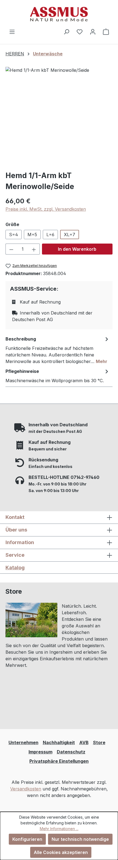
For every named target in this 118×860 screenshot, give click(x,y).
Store (99, 742)
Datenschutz (71, 752)
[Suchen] (66, 31)
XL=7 (69, 234)
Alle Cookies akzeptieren (61, 852)
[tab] (57, 350)
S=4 (13, 234)
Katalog (15, 567)
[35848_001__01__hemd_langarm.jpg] (59, 116)
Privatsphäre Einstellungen (59, 761)
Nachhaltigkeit (59, 742)
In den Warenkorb (77, 249)
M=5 (32, 234)
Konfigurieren (27, 839)
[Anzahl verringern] (11, 249)
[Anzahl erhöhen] (34, 249)
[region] (59, 116)
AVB (84, 742)
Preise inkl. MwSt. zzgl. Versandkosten (45, 209)
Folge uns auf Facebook (38, 714)
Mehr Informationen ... (59, 828)
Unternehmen (23, 742)
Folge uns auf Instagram (38, 703)
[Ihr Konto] (92, 31)
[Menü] (12, 31)
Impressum (40, 752)
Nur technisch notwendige (80, 839)
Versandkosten (25, 789)
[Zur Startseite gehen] (59, 14)
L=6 (50, 234)
